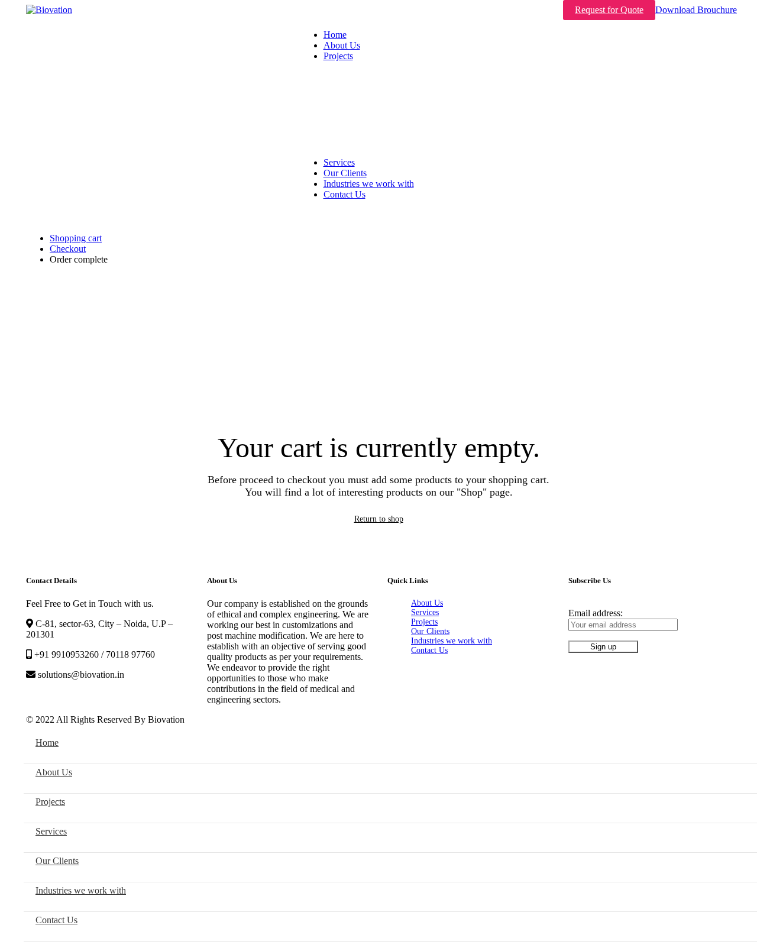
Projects (424, 621)
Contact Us (429, 650)
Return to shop (378, 519)
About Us (427, 603)
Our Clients (430, 631)
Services (425, 612)
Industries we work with (451, 640)
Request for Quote (609, 10)
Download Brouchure (696, 10)
